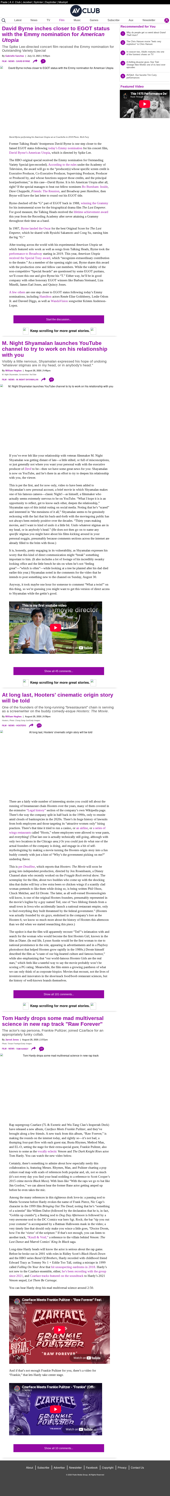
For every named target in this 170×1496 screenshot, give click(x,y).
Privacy (122, 1467)
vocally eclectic (48, 1151)
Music (77, 20)
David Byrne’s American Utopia (29, 152)
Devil (28, 469)
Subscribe (114, 20)
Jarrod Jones (12, 1039)
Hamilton (45, 296)
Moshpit (63, 2)
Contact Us (137, 1467)
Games (94, 20)
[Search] (3, 20)
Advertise (59, 1467)
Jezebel (27, 2)
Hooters (21, 725)
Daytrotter (50, 2)
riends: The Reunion (46, 191)
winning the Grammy (94, 203)
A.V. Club (15, 2)
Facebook (92, 1467)
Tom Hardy (22, 1049)
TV (48, 20)
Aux (131, 20)
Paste (4, 2)
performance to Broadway (25, 253)
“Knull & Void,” (37, 1237)
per (26, 866)
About (29, 1467)
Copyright (107, 1467)
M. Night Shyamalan (27, 379)
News (34, 20)
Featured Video (132, 86)
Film (61, 20)
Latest (17, 20)
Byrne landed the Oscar (36, 228)
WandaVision (59, 301)
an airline (82, 828)
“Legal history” (36, 810)
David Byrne (23, 61)
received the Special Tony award (29, 258)
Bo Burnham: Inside (95, 186)
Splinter (38, 2)
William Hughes (13, 370)
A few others (17, 292)
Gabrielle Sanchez (14, 56)
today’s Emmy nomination (65, 148)
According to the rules (62, 164)
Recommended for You (138, 26)
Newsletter (149, 20)
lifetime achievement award (91, 212)
